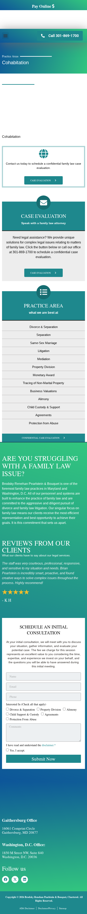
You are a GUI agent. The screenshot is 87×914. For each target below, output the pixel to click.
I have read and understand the (31, 745)
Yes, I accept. (17, 750)
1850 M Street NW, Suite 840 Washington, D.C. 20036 (23, 854)
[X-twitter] (15, 879)
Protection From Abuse (23, 719)
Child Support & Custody (24, 714)
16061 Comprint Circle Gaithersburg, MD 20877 (20, 830)
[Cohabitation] (32, 128)
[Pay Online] (53, 6)
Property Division (50, 709)
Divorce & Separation (22, 709)
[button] (5, 35)
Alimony (72, 709)
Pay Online (41, 6)
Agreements (51, 714)
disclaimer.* (49, 745)
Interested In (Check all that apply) (26, 704)
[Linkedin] (24, 879)
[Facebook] (5, 879)
